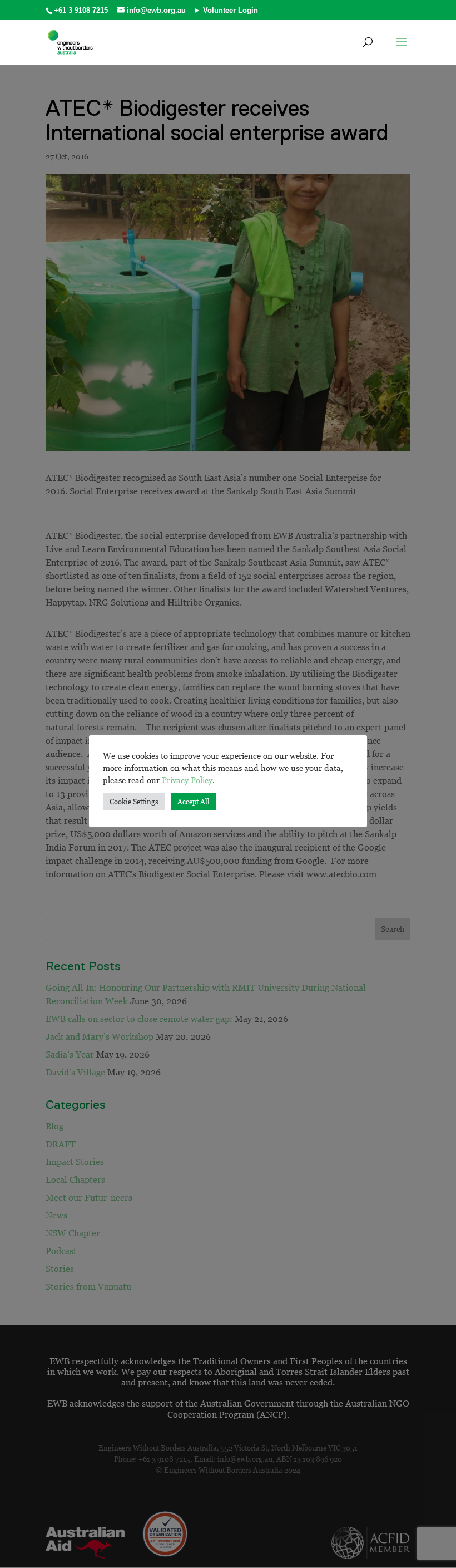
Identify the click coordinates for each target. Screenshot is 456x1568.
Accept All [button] (193, 801)
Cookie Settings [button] (134, 801)
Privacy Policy (187, 780)
